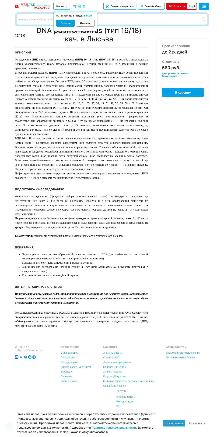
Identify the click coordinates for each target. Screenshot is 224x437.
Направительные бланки (180, 357)
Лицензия (66, 376)
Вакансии (66, 371)
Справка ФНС (111, 357)
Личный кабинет (153, 6)
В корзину (183, 92)
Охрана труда (69, 381)
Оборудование (69, 362)
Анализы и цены (112, 352)
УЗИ (118, 406)
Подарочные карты (114, 366)
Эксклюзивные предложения (183, 352)
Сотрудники (68, 357)
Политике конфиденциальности (114, 427)
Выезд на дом (124, 401)
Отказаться (197, 423)
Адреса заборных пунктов (76, 366)
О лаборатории (69, 352)
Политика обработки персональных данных (128, 381)
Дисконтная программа (117, 362)
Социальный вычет (114, 385)
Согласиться (174, 423)
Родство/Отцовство (115, 376)
